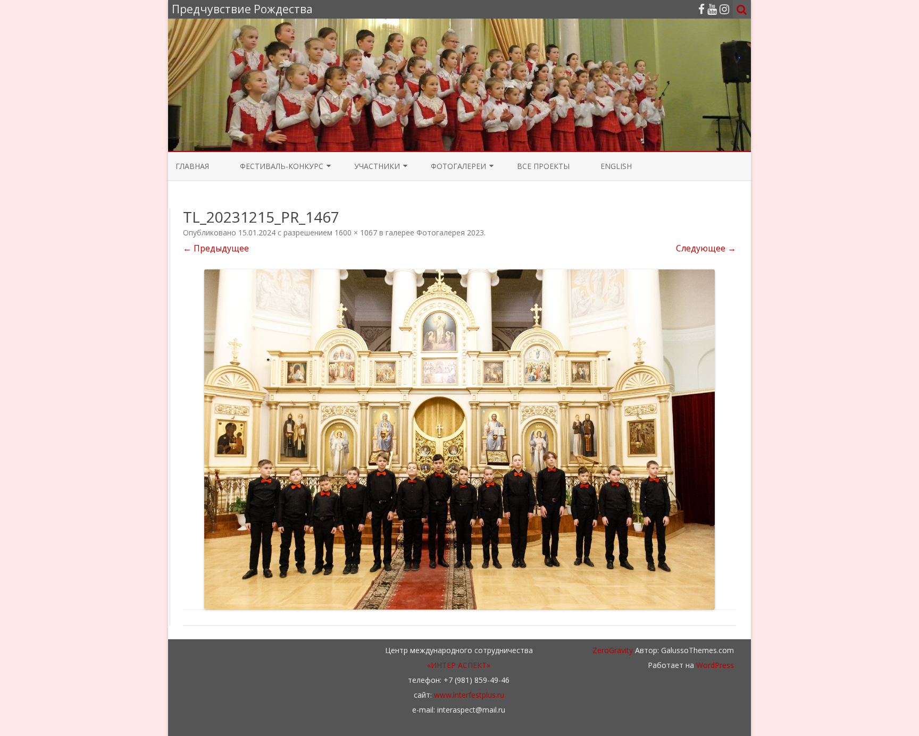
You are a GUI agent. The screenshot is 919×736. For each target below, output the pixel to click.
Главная (192, 166)
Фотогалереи (458, 166)
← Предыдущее (216, 248)
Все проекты (543, 166)
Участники (377, 166)
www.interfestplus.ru (469, 695)
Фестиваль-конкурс (281, 166)
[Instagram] (724, 9)
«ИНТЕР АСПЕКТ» (458, 665)
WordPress (714, 665)
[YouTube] (712, 9)
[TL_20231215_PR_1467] (459, 439)
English (616, 166)
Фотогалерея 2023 (450, 232)
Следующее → (706, 248)
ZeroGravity (612, 650)
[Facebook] (701, 9)
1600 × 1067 (356, 232)
